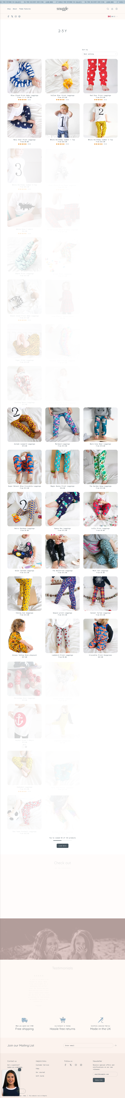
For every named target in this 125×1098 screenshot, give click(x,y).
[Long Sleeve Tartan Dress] (62, 296)
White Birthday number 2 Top (100, 140)
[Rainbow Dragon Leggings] (62, 811)
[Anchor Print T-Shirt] (24, 720)
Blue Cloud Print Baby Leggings (24, 95)
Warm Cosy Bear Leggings (100, 444)
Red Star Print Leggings (100, 95)
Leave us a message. (15, 1067)
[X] (12, 16)
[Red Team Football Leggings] (24, 811)
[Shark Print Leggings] (24, 253)
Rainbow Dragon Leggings (62, 831)
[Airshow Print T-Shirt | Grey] (102, 746)
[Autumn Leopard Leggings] (24, 424)
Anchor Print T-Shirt (24, 739)
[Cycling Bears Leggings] (24, 382)
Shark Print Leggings (24, 273)
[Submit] (115, 1045)
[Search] (108, 9)
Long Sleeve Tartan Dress (62, 315)
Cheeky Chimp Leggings (62, 697)
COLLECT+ (16, 2)
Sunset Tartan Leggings (100, 613)
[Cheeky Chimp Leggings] (62, 678)
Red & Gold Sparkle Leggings (100, 786)
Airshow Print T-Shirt (100, 739)
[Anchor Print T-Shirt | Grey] (26, 746)
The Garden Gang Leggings (100, 486)
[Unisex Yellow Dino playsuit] (24, 636)
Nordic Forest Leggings (100, 831)
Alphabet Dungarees (62, 739)
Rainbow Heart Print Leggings (62, 359)
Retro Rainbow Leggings (24, 528)
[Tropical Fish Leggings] (100, 382)
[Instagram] (16, 16)
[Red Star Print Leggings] (100, 76)
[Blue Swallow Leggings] (100, 678)
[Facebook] (8, 16)
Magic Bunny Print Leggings (62, 486)
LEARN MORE (46, 2)
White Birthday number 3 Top (24, 184)
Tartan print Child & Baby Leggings (62, 228)
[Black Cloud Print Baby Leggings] (24, 296)
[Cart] (112, 9)
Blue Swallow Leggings (100, 697)
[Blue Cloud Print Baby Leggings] (24, 76)
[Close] (19, 1069)
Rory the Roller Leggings (62, 786)
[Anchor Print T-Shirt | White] (23, 746)
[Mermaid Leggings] (62, 424)
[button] (11, 1083)
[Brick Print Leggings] (62, 253)
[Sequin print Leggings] (62, 593)
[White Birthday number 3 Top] (24, 165)
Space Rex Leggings (62, 528)
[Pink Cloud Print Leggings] (100, 209)
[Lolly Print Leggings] (100, 509)
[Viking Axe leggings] (24, 593)
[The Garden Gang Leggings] (100, 467)
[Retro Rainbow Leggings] (24, 509)
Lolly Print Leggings (100, 528)
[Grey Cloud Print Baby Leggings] (62, 165)
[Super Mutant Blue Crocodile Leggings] (24, 467)
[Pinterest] (19, 16)
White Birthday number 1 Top (62, 140)
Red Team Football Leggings (24, 831)
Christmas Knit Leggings (24, 697)
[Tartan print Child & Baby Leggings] (62, 209)
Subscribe (98, 1080)
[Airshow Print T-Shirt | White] (99, 746)
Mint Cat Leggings (100, 570)
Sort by (85, 49)
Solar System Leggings (24, 570)
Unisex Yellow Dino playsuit (24, 655)
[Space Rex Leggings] (62, 509)
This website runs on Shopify (38, 1095)
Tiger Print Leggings (24, 359)
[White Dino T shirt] (24, 209)
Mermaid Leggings (62, 444)
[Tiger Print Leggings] (24, 340)
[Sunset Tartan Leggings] (100, 593)
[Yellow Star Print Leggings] (62, 76)
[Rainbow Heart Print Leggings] (62, 340)
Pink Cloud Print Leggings (100, 228)
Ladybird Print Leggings (62, 655)
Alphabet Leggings (24, 786)
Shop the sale (62, 947)
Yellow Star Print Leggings (62, 95)
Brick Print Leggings (62, 273)
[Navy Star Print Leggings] (24, 120)
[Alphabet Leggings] (24, 767)
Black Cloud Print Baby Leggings (24, 315)
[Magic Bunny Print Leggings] (62, 467)
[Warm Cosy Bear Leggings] (100, 424)
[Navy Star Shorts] (100, 165)
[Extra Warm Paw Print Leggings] (62, 382)
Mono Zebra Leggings (100, 315)
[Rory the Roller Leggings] (62, 767)
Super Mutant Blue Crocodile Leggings (24, 486)
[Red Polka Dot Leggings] (100, 340)
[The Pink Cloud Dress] (100, 253)
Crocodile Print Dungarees (100, 655)
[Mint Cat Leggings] (100, 551)
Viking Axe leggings (24, 613)
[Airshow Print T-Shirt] (100, 720)
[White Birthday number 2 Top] (100, 120)
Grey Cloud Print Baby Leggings (62, 184)
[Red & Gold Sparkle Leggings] (100, 767)
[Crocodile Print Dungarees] (100, 636)
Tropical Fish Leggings (100, 401)
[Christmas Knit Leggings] (24, 678)
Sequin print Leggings (62, 613)
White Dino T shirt (24, 228)
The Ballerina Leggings (62, 570)
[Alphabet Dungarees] (62, 720)
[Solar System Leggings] (24, 551)
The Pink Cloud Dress (100, 273)
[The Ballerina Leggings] (62, 551)
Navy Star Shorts (100, 184)
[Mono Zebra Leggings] (100, 296)
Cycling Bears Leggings (24, 401)
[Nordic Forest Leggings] (100, 811)
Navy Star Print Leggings (25, 140)
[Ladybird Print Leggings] (62, 636)
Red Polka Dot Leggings (100, 359)
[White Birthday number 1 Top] (62, 120)
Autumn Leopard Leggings (24, 444)
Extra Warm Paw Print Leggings (62, 401)
